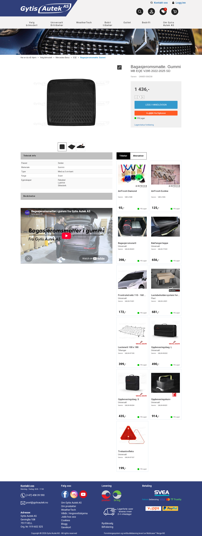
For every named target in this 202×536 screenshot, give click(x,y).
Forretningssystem (112, 533)
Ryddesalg (107, 523)
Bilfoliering (107, 526)
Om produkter (68, 506)
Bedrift (146, 22)
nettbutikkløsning (130, 533)
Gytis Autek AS (29, 515)
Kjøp (156, 105)
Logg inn (178, 2)
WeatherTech (84, 22)
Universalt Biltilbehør (57, 24)
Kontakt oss (161, 2)
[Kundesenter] (151, 11)
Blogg (64, 523)
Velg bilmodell (32, 24)
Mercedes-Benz (63, 57)
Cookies (65, 520)
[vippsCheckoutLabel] (156, 113)
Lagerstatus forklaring (144, 125)
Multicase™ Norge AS (156, 533)
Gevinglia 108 (28, 519)
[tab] (123, 155)
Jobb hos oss (68, 516)
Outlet (127, 22)
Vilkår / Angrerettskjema (74, 513)
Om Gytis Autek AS (168, 24)
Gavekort (66, 527)
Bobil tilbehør (107, 24)
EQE (75, 57)
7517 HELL (26, 523)
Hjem (34, 57)
